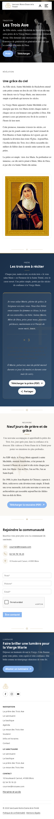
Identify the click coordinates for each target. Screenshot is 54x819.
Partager (28, 391)
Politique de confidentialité (14, 813)
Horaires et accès (12, 791)
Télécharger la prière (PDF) (27, 384)
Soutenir (7, 734)
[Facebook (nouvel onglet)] (5, 694)
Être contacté (12, 614)
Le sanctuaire (9, 716)
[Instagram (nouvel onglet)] (11, 694)
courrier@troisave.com (20, 546)
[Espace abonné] (40, 5)
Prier (8, 53)
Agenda (6, 725)
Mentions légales (33, 813)
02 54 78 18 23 (16, 553)
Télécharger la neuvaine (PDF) (26, 505)
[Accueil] (8, 6)
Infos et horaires (10, 738)
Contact (6, 743)
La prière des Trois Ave (13, 711)
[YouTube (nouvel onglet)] (18, 694)
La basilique (8, 720)
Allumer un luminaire (19, 669)
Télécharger (23, 53)
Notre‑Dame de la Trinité (23, 5)
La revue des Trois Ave (13, 729)
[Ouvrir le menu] (46, 6)
